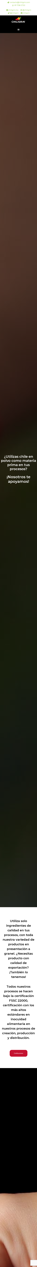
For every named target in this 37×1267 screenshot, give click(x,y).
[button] (18, 29)
